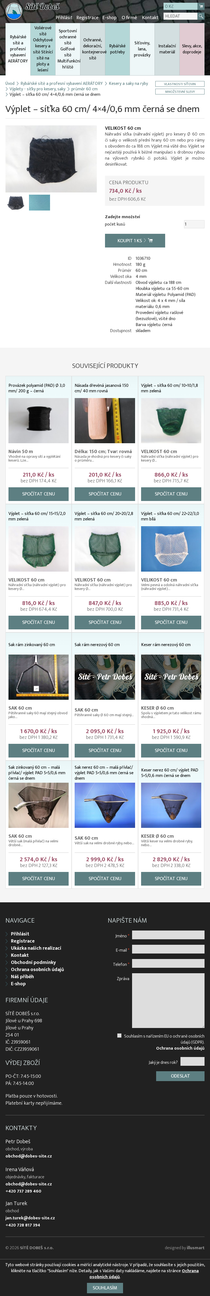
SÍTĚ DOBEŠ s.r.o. (37, 1248)
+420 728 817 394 (22, 1225)
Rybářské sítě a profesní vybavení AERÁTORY (18, 49)
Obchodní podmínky (33, 962)
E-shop (109, 18)
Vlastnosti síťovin (180, 84)
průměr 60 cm (84, 89)
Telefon (121, 964)
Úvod (9, 84)
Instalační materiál (167, 49)
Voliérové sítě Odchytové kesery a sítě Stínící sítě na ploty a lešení (43, 49)
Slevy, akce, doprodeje (192, 49)
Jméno (122, 935)
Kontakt (150, 18)
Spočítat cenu (38, 494)
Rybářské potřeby (117, 49)
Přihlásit (64, 18)
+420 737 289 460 (23, 1191)
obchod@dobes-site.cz (28, 1156)
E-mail (122, 950)
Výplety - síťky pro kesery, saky (37, 89)
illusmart (196, 1248)
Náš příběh (22, 977)
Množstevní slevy (180, 91)
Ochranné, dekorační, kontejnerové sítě (93, 49)
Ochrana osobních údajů (37, 970)
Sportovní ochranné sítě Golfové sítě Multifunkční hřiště (68, 49)
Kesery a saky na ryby (128, 84)
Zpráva (123, 978)
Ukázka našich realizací (36, 948)
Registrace (87, 18)
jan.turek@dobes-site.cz (30, 1218)
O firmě (129, 18)
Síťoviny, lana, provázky (142, 49)
